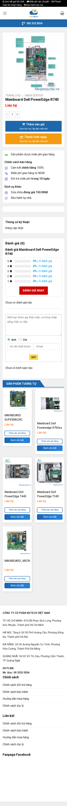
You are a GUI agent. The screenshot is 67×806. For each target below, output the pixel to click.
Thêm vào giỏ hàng (49, 441)
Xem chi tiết (17, 440)
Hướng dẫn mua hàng (16, 698)
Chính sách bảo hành (15, 692)
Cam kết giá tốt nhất (14, 1)
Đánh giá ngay (33, 290)
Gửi (33, 357)
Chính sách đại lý (13, 705)
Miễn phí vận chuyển (39, 1)
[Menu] (5, 13)
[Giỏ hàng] (62, 13)
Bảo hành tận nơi (34, 5)
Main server (34, 95)
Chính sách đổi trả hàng (17, 685)
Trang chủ (13, 95)
